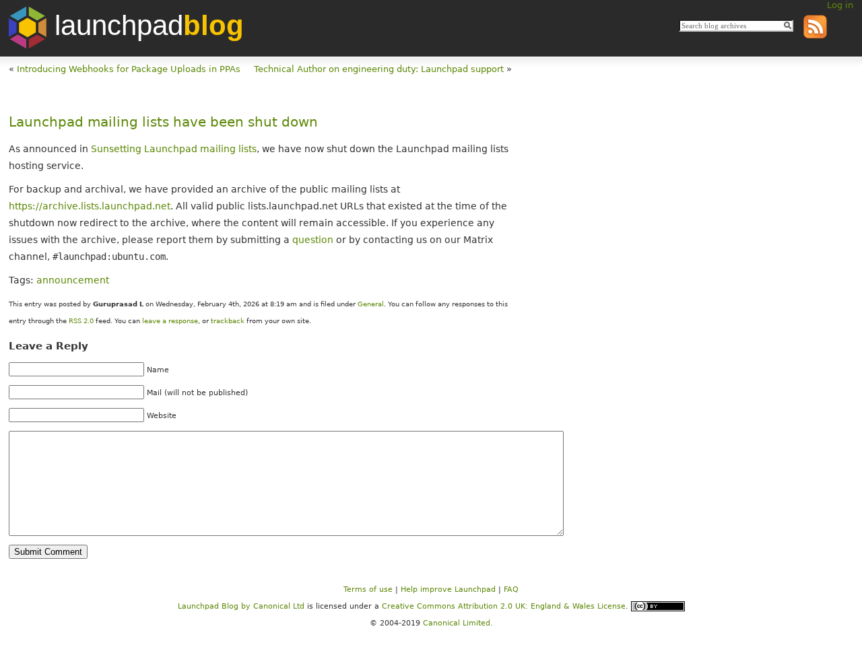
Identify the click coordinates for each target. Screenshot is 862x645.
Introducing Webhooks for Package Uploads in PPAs (128, 69)
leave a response (170, 321)
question (312, 239)
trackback (227, 321)
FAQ (511, 589)
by (215, 605)
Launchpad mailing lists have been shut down (163, 122)
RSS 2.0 (81, 321)
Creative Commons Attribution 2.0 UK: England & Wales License (504, 605)
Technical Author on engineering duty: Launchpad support (379, 69)
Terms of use (368, 589)
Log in (840, 5)
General (371, 304)
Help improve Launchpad (448, 589)
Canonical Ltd (278, 605)
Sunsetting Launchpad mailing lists (172, 148)
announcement (72, 280)
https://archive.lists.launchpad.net (89, 206)
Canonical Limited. (458, 623)
